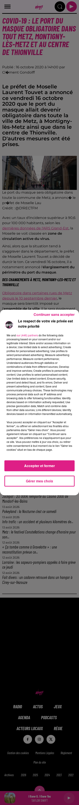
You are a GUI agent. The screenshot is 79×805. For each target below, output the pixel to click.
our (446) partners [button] (27, 335)
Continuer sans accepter (54, 314)
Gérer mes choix (39, 480)
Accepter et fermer (39, 465)
